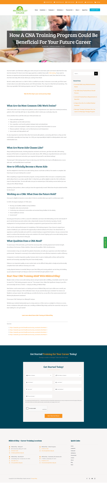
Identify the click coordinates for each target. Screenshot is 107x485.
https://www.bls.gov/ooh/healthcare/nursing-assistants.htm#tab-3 (28, 332)
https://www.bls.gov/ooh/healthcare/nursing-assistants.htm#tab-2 (28, 327)
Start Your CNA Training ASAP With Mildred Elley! (33, 276)
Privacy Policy (34, 478)
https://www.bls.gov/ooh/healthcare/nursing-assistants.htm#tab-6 (28, 334)
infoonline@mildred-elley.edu (48, 450)
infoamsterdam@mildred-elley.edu (49, 462)
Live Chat (105, 244)
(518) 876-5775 (45, 460)
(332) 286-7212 (14, 460)
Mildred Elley (46, 46)
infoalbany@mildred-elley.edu (17, 453)
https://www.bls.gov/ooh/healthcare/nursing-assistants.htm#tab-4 (28, 330)
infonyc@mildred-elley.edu (17, 462)
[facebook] (86, 478)
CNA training (52, 73)
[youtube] (92, 478)
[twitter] (89, 478)
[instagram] (94, 478)
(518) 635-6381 (14, 450)
